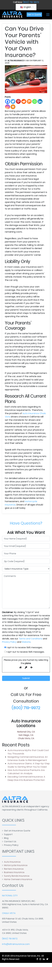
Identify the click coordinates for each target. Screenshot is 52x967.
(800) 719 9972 (9, 938)
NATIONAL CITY (10, 895)
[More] (13, 106)
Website (26, 642)
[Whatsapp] (34, 101)
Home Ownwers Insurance (18, 879)
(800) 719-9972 (31, 2)
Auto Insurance (12, 861)
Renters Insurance (14, 868)
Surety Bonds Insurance (16, 875)
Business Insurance (14, 872)
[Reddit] (23, 101)
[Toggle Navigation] (48, 14)
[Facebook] (7, 101)
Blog (6, 838)
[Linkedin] (40, 101)
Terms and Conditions (30, 638)
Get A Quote (34, 14)
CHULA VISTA (9, 913)
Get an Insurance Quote (17, 830)
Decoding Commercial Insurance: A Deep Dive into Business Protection (26, 778)
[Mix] (29, 101)
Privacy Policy (9, 642)
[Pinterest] (18, 101)
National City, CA (26, 731)
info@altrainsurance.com (16, 944)
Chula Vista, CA (26, 738)
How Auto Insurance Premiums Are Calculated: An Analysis (26, 772)
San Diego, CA (26, 735)
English (27, 7)
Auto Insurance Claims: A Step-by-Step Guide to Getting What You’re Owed (29, 765)
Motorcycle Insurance (15, 865)
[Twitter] (13, 101)
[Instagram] (7, 106)
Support (8, 834)
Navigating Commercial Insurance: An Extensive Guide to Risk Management (28, 758)
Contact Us (10, 841)
